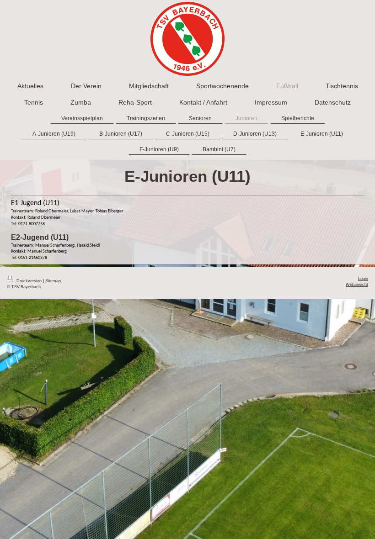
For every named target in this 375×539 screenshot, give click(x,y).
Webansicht (357, 284)
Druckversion (29, 281)
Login (363, 278)
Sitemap (53, 281)
